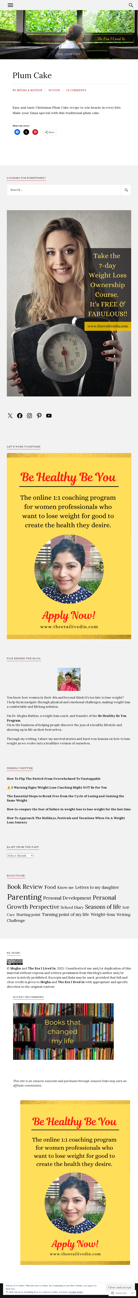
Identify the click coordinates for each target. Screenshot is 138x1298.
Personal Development (67, 898)
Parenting (24, 897)
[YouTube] (49, 415)
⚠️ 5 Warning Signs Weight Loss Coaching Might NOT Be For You (57, 787)
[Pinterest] (39, 415)
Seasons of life (103, 906)
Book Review (25, 886)
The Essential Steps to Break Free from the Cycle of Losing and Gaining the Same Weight (65, 798)
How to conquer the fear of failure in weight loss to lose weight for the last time (69, 809)
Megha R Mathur (29, 90)
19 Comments (76, 90)
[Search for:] (69, 190)
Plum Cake (32, 75)
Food (56, 90)
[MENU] (10, 5)
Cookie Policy (76, 1292)
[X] (10, 415)
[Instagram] (29, 415)
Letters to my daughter (97, 887)
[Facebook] (20, 415)
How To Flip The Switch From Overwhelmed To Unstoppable (54, 779)
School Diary (72, 907)
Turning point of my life (65, 914)
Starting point (28, 914)
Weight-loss (103, 914)
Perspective (44, 906)
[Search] (127, 5)
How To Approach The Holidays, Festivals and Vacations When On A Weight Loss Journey (66, 820)
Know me (65, 887)
